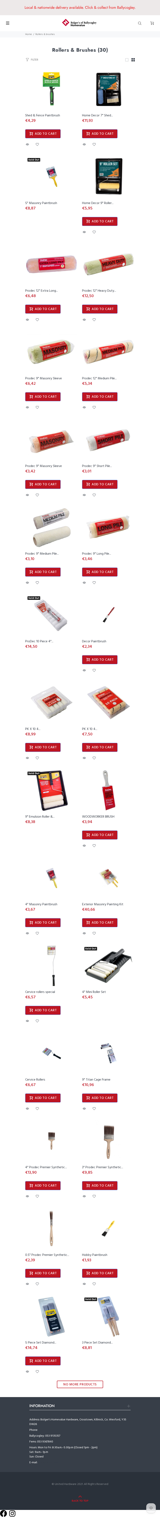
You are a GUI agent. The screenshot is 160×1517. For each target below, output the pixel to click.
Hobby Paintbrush (94, 1255)
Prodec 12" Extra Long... (41, 291)
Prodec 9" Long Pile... (96, 554)
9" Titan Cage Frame (96, 1079)
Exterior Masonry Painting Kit (102, 904)
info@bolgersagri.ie (50, 1462)
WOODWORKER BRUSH (98, 817)
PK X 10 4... (32, 729)
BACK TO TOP (80, 1501)
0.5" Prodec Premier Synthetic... (47, 1255)
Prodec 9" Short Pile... (97, 466)
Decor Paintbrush (94, 641)
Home (28, 34)
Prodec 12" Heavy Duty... (99, 291)
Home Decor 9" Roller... (98, 203)
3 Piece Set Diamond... (97, 1342)
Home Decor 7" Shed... (97, 115)
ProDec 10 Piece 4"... (39, 641)
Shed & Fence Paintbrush (42, 115)
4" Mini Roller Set (94, 992)
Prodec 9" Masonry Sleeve (43, 378)
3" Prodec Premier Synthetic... (102, 1167)
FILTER (34, 60)
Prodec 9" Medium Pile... (42, 554)
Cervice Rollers (35, 1079)
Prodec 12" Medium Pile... (99, 378)
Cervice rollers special (40, 992)
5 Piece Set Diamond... (40, 1342)
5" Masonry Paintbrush (41, 203)
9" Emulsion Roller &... (40, 817)
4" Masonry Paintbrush (41, 904)
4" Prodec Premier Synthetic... (46, 1167)
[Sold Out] (51, 176)
